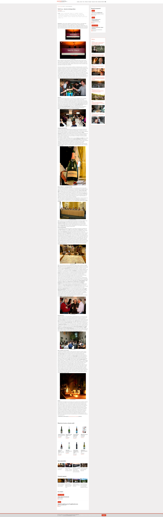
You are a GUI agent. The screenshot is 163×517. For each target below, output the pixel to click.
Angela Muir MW (66, 13)
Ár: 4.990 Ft (82, 436)
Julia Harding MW (66, 15)
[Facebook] (103, 1)
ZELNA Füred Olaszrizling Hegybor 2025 (84, 451)
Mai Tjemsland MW (74, 15)
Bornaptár (89, 1)
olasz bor (69, 16)
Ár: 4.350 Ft (67, 452)
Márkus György (80, 15)
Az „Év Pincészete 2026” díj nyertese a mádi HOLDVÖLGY (98, 114)
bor (73, 13)
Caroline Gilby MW (61, 14)
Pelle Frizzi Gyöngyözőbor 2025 (69, 451)
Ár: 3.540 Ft (82, 453)
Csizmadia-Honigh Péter (72, 14)
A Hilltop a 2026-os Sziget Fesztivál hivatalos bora (97, 66)
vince (62, 17)
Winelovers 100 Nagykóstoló (97, 12)
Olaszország (73, 16)
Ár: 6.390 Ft (60, 436)
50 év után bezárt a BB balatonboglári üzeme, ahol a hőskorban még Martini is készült (98, 78)
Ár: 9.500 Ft (67, 437)
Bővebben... (60, 437)
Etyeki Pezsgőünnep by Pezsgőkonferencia (68, 504)
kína (70, 15)
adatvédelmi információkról (67, 515)
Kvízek (96, 1)
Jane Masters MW (81, 14)
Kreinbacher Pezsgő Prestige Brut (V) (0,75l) (69, 435)
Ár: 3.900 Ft (75, 454)
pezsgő (77, 16)
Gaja (77, 14)
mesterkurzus (65, 16)
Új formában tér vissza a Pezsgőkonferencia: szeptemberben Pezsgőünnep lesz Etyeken (98, 90)
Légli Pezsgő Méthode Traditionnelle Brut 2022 (61, 451)
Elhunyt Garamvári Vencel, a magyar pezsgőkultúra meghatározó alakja (98, 55)
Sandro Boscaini (84, 16)
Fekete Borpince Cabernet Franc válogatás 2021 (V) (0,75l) (76, 451)
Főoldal (59, 6)
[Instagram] (104, 1)
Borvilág (78, 1)
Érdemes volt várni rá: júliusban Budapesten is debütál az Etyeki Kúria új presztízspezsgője (98, 103)
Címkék (59, 13)
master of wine (60, 16)
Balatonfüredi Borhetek (63, 497)
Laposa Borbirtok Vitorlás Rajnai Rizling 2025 (76, 435)
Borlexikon (99, 1)
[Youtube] (105, 1)
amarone (62, 13)
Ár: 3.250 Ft (75, 437)
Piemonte (80, 16)
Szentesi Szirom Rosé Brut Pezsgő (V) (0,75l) (61, 435)
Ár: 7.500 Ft (60, 454)
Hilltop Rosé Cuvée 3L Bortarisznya (84, 435)
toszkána (59, 17)
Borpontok (93, 1)
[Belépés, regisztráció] (101, 1)
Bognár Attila (60, 10)
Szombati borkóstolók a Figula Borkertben (97, 28)
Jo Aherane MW (60, 15)
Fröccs (84, 1)
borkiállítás (76, 13)
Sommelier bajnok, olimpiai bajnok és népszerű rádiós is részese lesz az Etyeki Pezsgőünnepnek (98, 43)
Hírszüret (86, 1)
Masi (83, 15)
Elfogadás (104, 515)
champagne (66, 14)
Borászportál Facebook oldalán (73, 416)
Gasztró (81, 1)
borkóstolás (81, 13)
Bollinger (71, 13)
